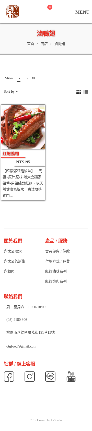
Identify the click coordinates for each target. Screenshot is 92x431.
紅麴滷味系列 (56, 271)
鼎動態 (9, 271)
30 (33, 78)
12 (18, 78)
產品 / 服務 (56, 240)
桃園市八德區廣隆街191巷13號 (30, 332)
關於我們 (13, 240)
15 (26, 78)
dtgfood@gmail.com (21, 346)
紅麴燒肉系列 (56, 281)
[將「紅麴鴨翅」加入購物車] (36, 143)
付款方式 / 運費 (57, 261)
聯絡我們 (13, 296)
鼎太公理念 (13, 251)
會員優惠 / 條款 (57, 251)
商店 (44, 44)
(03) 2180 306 (16, 320)
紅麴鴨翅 (11, 154)
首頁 (30, 44)
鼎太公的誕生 (14, 261)
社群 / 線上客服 (19, 364)
